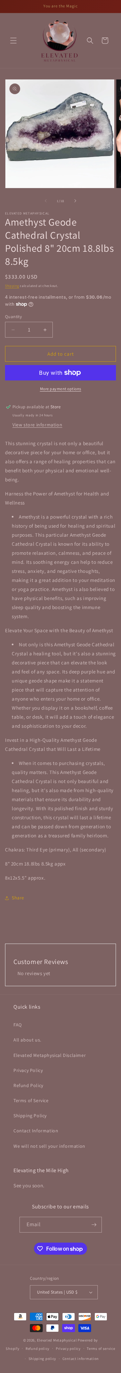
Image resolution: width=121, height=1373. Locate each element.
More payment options (60, 388)
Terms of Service (31, 1100)
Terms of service (101, 1348)
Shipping (12, 286)
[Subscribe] (94, 1225)
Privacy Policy (28, 1070)
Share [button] (18, 898)
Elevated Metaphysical (57, 1340)
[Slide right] (75, 200)
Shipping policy (42, 1358)
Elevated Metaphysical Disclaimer (49, 1055)
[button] (13, 40)
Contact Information (35, 1131)
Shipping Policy (30, 1116)
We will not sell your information (49, 1146)
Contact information (81, 1358)
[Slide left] (45, 200)
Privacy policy (68, 1348)
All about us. (27, 1040)
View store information (37, 425)
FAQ (17, 1025)
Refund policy (37, 1348)
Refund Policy (28, 1085)
